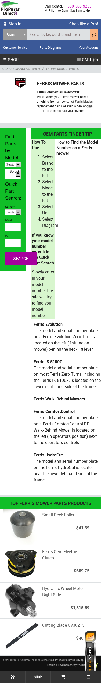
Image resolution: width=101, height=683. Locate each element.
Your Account (88, 47)
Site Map (78, 660)
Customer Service (15, 47)
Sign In (15, 24)
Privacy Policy (63, 660)
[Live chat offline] (90, 654)
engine (87, 106)
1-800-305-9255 (77, 6)
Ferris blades (84, 101)
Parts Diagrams (50, 47)
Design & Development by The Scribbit (69, 665)
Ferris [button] (10, 164)
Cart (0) (89, 59)
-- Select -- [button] (12, 174)
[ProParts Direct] (20, 9)
